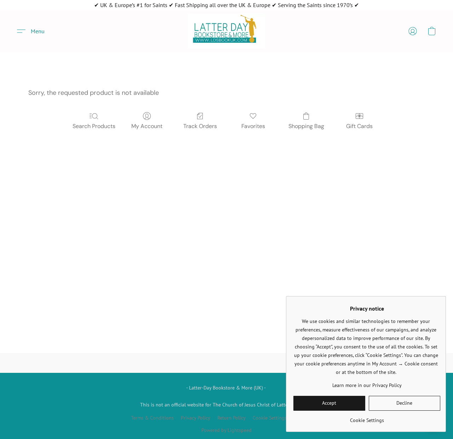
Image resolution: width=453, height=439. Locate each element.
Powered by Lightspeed (226, 430)
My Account (146, 126)
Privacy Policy (195, 418)
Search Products (94, 126)
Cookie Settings (270, 418)
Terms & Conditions (152, 418)
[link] (366, 417)
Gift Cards (359, 126)
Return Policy (231, 418)
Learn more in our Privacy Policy (367, 385)
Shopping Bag (306, 126)
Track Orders (200, 126)
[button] (226, 31)
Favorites (253, 126)
